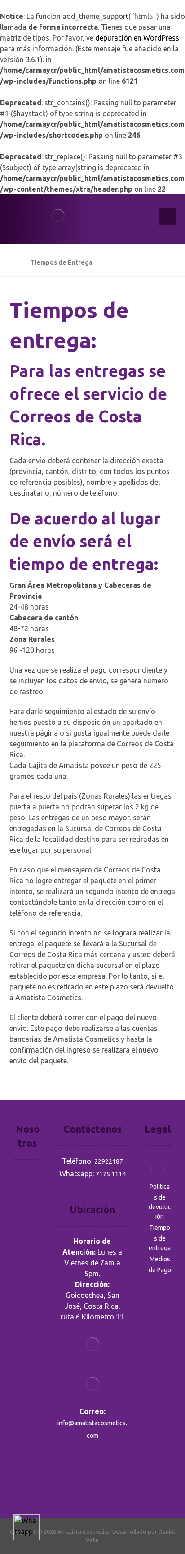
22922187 (108, 1161)
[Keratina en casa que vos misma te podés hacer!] (70, 218)
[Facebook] (21, 1472)
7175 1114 (111, 1174)
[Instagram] (33, 1472)
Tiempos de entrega (160, 1237)
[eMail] (33, 1485)
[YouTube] (21, 1485)
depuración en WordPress (137, 38)
